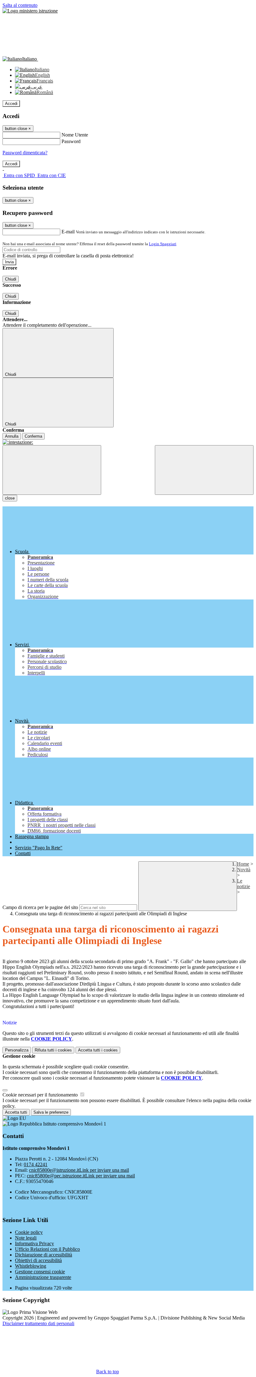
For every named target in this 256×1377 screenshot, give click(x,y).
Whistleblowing (30, 1266)
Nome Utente (75, 134)
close (10, 498)
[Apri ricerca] (204, 470)
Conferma (33, 436)
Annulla (11, 436)
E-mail (68, 231)
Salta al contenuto (19, 5)
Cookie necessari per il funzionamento (40, 1094)
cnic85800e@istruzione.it (79, 1170)
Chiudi (10, 279)
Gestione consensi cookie (40, 1271)
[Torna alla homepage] (128, 442)
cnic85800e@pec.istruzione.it (81, 1175)
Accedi (11, 103)
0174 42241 (35, 1164)
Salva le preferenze (50, 1112)
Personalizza (16, 1050)
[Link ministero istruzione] (30, 10)
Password (71, 141)
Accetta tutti (98, 1050)
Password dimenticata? (24, 152)
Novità (243, 869)
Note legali (26, 1237)
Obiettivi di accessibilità (38, 1260)
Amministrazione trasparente (43, 1277)
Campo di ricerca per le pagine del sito (40, 907)
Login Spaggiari (162, 243)
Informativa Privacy (34, 1243)
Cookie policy (29, 1232)
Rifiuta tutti (53, 1050)
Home (243, 864)
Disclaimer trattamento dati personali (38, 1323)
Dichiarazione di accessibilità (43, 1254)
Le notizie (243, 883)
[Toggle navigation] (51, 470)
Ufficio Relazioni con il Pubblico (47, 1249)
